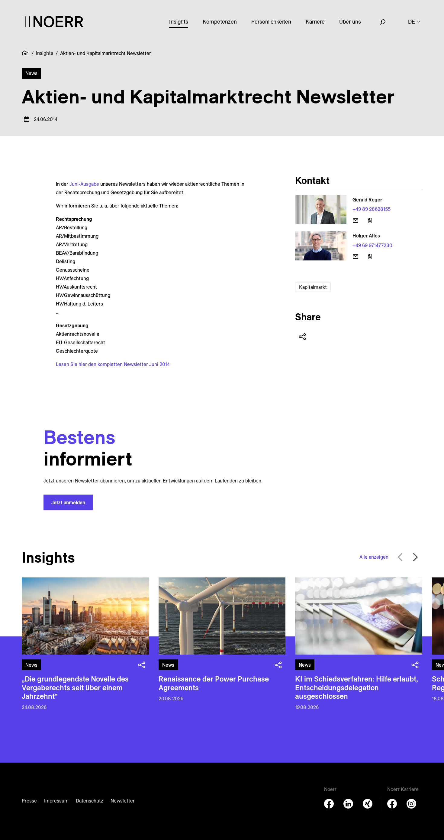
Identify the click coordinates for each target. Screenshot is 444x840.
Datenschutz (89, 801)
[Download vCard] (370, 220)
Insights (178, 21)
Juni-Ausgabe (84, 184)
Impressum (56, 801)
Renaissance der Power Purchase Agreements (214, 683)
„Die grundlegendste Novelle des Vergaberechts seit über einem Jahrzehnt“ (75, 687)
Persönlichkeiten (271, 21)
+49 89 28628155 (371, 209)
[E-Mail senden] (355, 220)
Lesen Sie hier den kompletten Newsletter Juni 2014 (113, 364)
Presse (29, 801)
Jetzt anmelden (68, 502)
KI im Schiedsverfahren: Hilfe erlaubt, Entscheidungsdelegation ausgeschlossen (356, 687)
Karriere (315, 21)
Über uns (350, 21)
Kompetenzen (220, 21)
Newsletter (123, 801)
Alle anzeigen (373, 557)
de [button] (411, 21)
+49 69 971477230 (372, 245)
